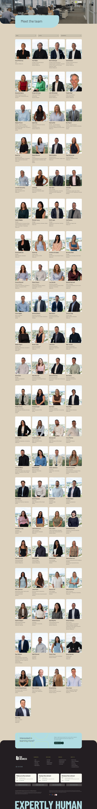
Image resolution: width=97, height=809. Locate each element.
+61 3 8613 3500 (21, 780)
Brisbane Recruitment (68, 776)
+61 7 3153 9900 (67, 780)
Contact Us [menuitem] (73, 762)
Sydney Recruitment (45, 776)
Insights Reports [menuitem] (37, 765)
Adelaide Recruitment (57, 784)
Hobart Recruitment (40, 784)
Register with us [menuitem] (37, 761)
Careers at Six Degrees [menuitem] (75, 761)
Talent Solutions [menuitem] (61, 762)
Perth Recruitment (74, 784)
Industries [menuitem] (48, 761)
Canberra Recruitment (23, 784)
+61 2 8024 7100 (44, 780)
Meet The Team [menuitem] (73, 759)
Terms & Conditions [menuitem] (74, 765)
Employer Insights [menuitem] (49, 762)
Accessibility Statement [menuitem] (75, 766)
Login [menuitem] (35, 759)
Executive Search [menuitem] (61, 761)
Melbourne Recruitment (23, 776)
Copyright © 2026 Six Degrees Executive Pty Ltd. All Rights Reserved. (25, 790)
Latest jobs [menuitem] (36, 762)
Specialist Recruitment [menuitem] (62, 759)
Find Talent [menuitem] (48, 759)
